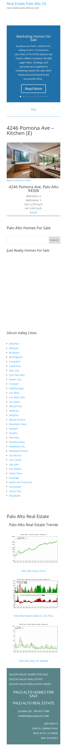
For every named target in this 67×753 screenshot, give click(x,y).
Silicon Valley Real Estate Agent (30, 684)
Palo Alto (14, 437)
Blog (33, 109)
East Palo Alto (17, 375)
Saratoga (14, 477)
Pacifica (13, 433)
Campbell (14, 361)
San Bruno (15, 455)
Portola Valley (17, 442)
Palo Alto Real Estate (28, 516)
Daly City (14, 370)
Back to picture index (19, 180)
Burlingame (16, 357)
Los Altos (14, 392)
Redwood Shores (18, 451)
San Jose (14, 464)
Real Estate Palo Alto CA (26, 3)
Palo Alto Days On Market (33, 660)
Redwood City (17, 446)
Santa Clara (15, 473)
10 (46, 96)
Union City (15, 491)
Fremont (14, 384)
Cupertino (15, 366)
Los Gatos (14, 401)
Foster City (15, 379)
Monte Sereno (17, 419)
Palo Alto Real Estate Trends (33, 524)
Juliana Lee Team (27, 46)
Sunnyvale (15, 486)
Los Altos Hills (17, 397)
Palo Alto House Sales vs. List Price (33, 615)
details (33, 212)
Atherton (14, 343)
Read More (33, 88)
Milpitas (13, 415)
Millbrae (14, 410)
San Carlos (15, 459)
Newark (13, 428)
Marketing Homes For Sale (33, 38)
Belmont (14, 348)
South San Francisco (20, 482)
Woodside (14, 495)
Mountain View (17, 424)
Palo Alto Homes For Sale (29, 227)
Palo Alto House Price (33, 571)
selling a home (26, 50)
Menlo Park (15, 406)
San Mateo (15, 468)
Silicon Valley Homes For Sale (28, 674)
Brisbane (14, 352)
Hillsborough (16, 388)
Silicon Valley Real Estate (26, 679)
